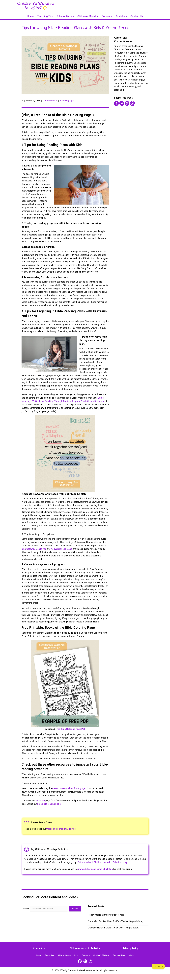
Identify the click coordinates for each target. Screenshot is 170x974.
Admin (131, 955)
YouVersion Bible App (61, 549)
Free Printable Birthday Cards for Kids (105, 914)
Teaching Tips (45, 16)
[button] (75, 908)
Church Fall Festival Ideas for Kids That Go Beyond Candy (115, 921)
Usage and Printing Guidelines (61, 828)
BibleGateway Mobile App (34, 549)
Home (30, 16)
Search (26, 908)
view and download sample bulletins (95, 869)
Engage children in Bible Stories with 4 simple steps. (113, 927)
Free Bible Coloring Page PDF (70, 729)
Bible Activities (65, 16)
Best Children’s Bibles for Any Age (68, 788)
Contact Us (136, 16)
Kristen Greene (50, 100)
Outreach (107, 16)
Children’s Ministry (87, 16)
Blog (76, 955)
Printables (121, 16)
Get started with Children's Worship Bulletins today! (103, 862)
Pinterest (40, 800)
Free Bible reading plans (49, 804)
